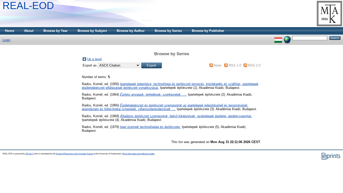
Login (6, 40)
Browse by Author (131, 31)
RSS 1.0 (235, 65)
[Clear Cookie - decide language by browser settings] (287, 38)
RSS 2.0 (254, 65)
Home (9, 31)
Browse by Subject (92, 31)
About (28, 31)
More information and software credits (138, 154)
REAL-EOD (28, 5)
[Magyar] (278, 38)
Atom (217, 65)
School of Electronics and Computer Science (74, 154)
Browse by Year (55, 31)
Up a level (94, 59)
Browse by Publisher (208, 31)
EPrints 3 (29, 154)
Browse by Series (168, 31)
